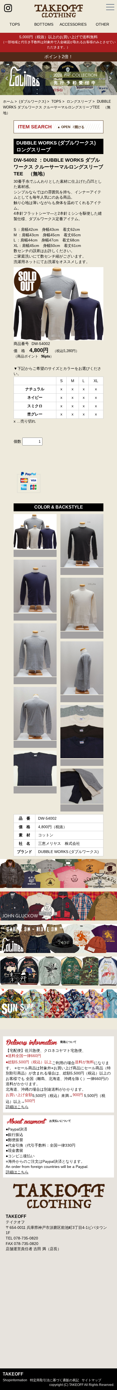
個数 (17, 441)
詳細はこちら (17, 1107)
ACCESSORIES (73, 24)
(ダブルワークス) (32, 101)
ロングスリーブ (79, 101)
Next (110, 78)
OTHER (102, 24)
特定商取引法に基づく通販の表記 (54, 1380)
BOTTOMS (43, 24)
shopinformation (15, 1380)
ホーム (8, 101)
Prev (7, 78)
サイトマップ (91, 1380)
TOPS (15, 24)
